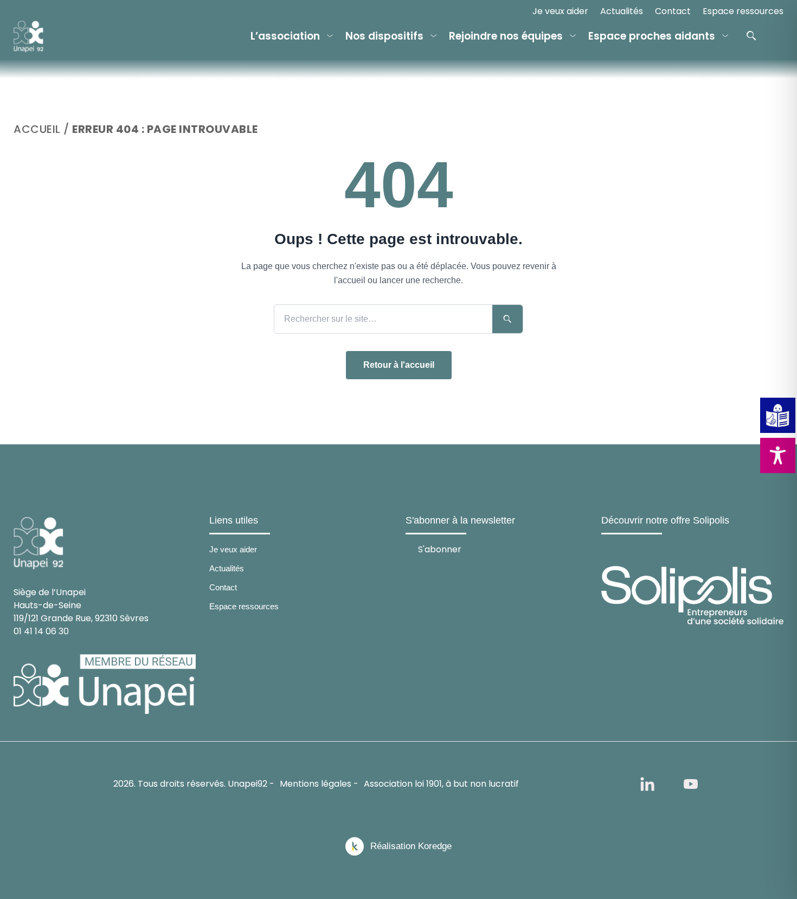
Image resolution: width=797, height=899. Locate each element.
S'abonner (439, 549)
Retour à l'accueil (398, 364)
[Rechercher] (751, 36)
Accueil (37, 129)
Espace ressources (743, 11)
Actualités (621, 11)
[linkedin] (647, 784)
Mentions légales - (319, 783)
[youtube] (691, 784)
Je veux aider (560, 11)
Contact (673, 11)
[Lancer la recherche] (507, 319)
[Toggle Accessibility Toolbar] (777, 455)
